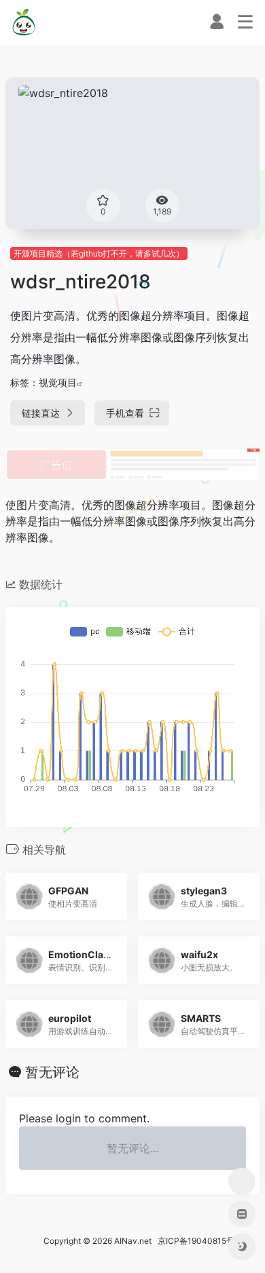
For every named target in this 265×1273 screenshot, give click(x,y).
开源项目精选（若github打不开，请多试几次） (99, 253)
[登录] (217, 25)
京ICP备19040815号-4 (199, 1241)
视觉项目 (58, 382)
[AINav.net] (24, 22)
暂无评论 (52, 1072)
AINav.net (133, 1241)
